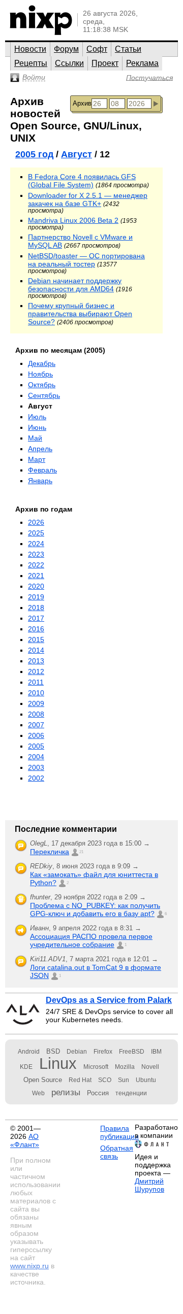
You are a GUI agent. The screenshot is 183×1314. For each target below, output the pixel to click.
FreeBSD (131, 1052)
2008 (36, 714)
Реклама (142, 63)
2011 (36, 682)
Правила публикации (119, 1132)
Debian (77, 1052)
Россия (98, 1093)
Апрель (40, 449)
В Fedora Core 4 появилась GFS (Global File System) (82, 181)
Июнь (37, 427)
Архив (82, 103)
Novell (150, 1067)
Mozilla (125, 1067)
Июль (37, 417)
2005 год (34, 154)
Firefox (103, 1052)
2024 (36, 544)
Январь (40, 481)
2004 (36, 757)
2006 (36, 735)
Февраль (42, 470)
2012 (36, 671)
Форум (66, 49)
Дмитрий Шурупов (149, 1185)
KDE (26, 1067)
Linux (58, 1063)
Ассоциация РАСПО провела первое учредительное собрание (91, 940)
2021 (36, 575)
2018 (36, 607)
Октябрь (41, 385)
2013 (36, 661)
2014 (36, 650)
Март (36, 459)
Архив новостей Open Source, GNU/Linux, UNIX (76, 119)
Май (35, 438)
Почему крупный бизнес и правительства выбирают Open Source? (80, 313)
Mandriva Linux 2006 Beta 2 (73, 220)
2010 (36, 693)
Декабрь (41, 363)
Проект (105, 63)
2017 (36, 618)
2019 (36, 597)
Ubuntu (146, 1080)
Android (29, 1052)
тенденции (131, 1093)
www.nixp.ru (29, 1266)
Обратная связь (116, 1152)
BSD (53, 1051)
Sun (123, 1080)
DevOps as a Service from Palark (109, 1000)
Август (76, 154)
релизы (65, 1092)
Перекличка (49, 852)
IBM (156, 1052)
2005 (36, 746)
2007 (36, 725)
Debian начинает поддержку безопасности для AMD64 (74, 285)
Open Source (42, 1080)
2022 (36, 565)
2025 (36, 533)
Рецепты (30, 63)
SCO (104, 1080)
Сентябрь (44, 395)
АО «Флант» (24, 1140)
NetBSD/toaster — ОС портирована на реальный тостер (86, 260)
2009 (36, 703)
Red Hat (80, 1080)
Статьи (128, 49)
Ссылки (69, 63)
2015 (36, 639)
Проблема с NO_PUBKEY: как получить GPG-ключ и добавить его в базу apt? (95, 909)
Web (38, 1093)
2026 (36, 522)
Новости (30, 49)
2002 (36, 778)
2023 (36, 554)
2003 (36, 767)
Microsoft (95, 1067)
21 (81, 852)
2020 (36, 586)
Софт (96, 49)
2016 (36, 629)
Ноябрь (40, 374)
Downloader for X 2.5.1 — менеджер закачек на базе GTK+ (87, 199)
